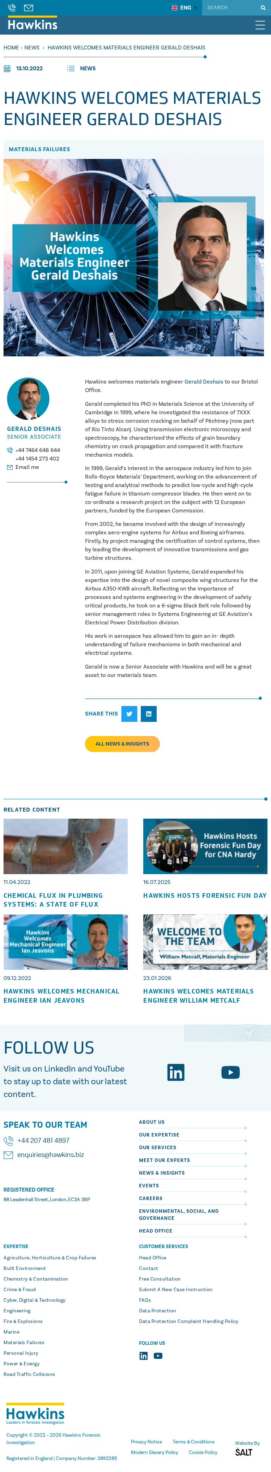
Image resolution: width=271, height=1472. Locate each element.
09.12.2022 (17, 978)
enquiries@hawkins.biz (50, 1155)
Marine (11, 1332)
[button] (129, 714)
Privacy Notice (146, 1442)
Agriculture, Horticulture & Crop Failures (50, 1258)
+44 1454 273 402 (37, 458)
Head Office (156, 1231)
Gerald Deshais (204, 381)
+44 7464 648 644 (38, 450)
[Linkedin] (176, 1072)
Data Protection (157, 1311)
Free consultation (160, 1279)
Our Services (157, 1148)
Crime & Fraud (20, 1290)
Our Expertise (159, 1135)
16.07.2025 (156, 882)
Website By (247, 1443)
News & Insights (162, 1173)
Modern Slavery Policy (154, 1452)
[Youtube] (230, 1072)
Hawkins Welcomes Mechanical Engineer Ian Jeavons (62, 996)
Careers (151, 1198)
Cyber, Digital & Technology (35, 1300)
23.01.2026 (157, 978)
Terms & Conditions (194, 1442)
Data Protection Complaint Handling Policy (189, 1321)
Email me (27, 467)
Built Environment (25, 1268)
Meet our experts (164, 1160)
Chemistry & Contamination (36, 1279)
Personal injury (21, 1353)
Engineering (17, 1311)
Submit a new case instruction (176, 1290)
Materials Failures (24, 1343)
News (32, 47)
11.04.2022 (17, 882)
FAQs (145, 1300)
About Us (152, 1122)
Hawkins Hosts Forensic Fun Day (205, 895)
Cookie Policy (203, 1452)
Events (149, 1186)
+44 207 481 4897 (43, 1141)
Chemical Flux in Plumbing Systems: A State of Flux (53, 900)
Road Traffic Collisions (29, 1374)
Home (11, 47)
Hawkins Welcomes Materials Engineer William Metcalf (198, 996)
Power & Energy (22, 1364)
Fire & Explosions (23, 1321)
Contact (148, 1268)
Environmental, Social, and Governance (179, 1215)
